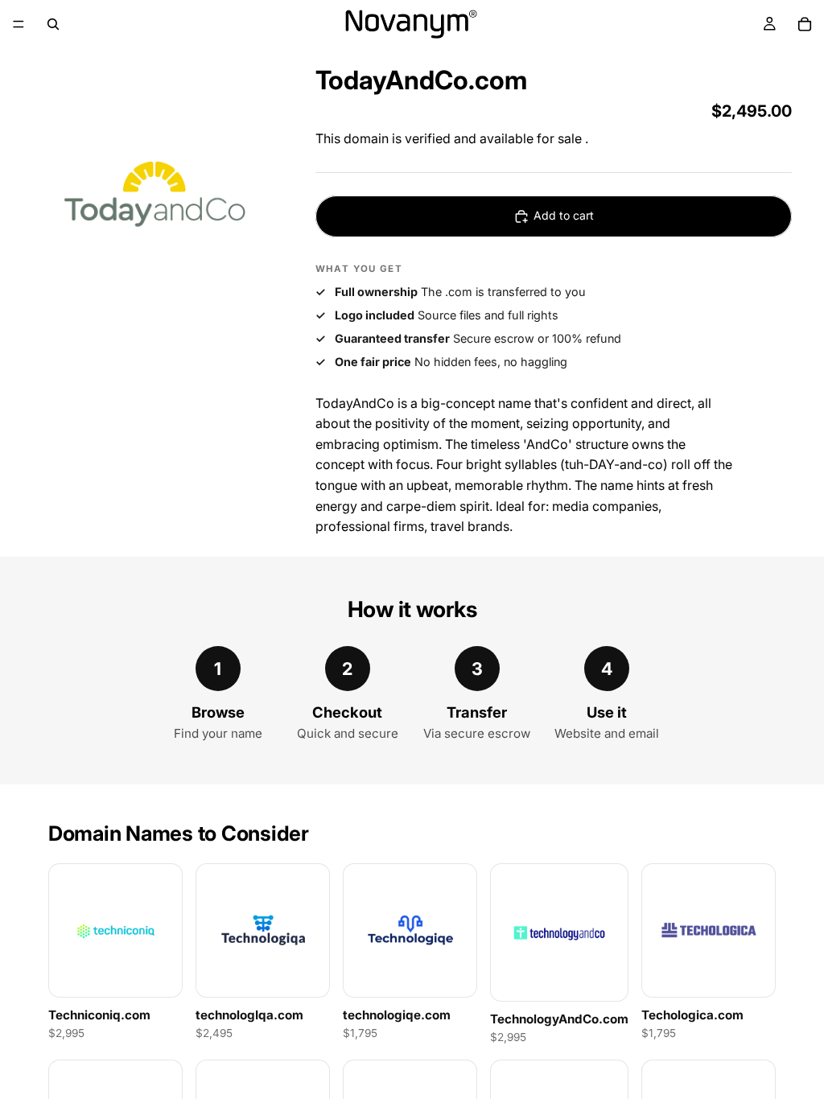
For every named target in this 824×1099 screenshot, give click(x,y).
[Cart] (804, 24)
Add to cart (564, 215)
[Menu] (18, 24)
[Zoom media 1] (154, 190)
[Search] (53, 24)
